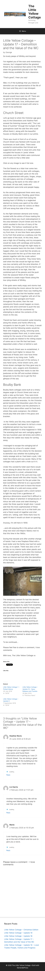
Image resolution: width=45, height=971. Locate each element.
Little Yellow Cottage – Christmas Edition (21, 930)
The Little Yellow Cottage (34, 11)
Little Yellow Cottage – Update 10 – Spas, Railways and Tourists (30, 689)
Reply (8, 775)
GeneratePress (22, 968)
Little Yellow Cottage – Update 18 (18, 936)
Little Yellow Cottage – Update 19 (18, 933)
